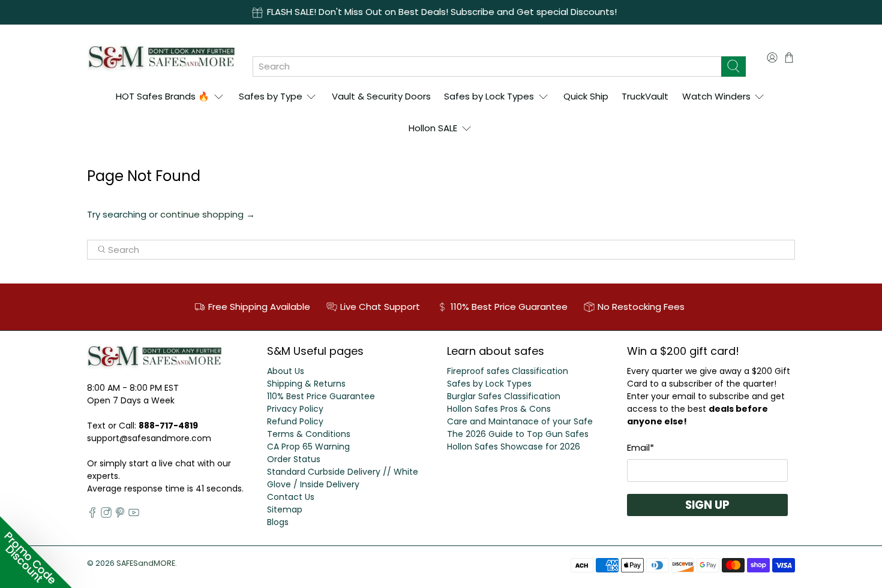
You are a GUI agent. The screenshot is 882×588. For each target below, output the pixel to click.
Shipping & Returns (306, 384)
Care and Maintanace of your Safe (520, 421)
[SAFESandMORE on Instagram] (106, 515)
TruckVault (645, 96)
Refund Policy (295, 421)
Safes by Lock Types (489, 96)
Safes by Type (270, 96)
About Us (285, 371)
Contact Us (290, 497)
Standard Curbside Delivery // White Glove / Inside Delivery (342, 478)
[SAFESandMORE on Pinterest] (120, 515)
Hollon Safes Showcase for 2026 (513, 447)
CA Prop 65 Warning (308, 447)
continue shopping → (207, 214)
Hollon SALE (433, 128)
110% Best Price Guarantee (321, 396)
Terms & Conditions (308, 434)
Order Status (293, 459)
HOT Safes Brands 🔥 (162, 96)
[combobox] (487, 66)
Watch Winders (716, 96)
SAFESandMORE (145, 563)
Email (640, 447)
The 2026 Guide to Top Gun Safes (518, 434)
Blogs (278, 522)
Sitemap (284, 509)
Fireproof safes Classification (507, 371)
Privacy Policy (295, 409)
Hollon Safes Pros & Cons (499, 409)
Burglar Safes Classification (503, 396)
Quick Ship (585, 96)
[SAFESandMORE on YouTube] (133, 515)
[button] (36, 552)
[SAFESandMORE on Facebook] (92, 515)
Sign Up (707, 505)
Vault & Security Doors (381, 96)
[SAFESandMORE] (161, 57)
